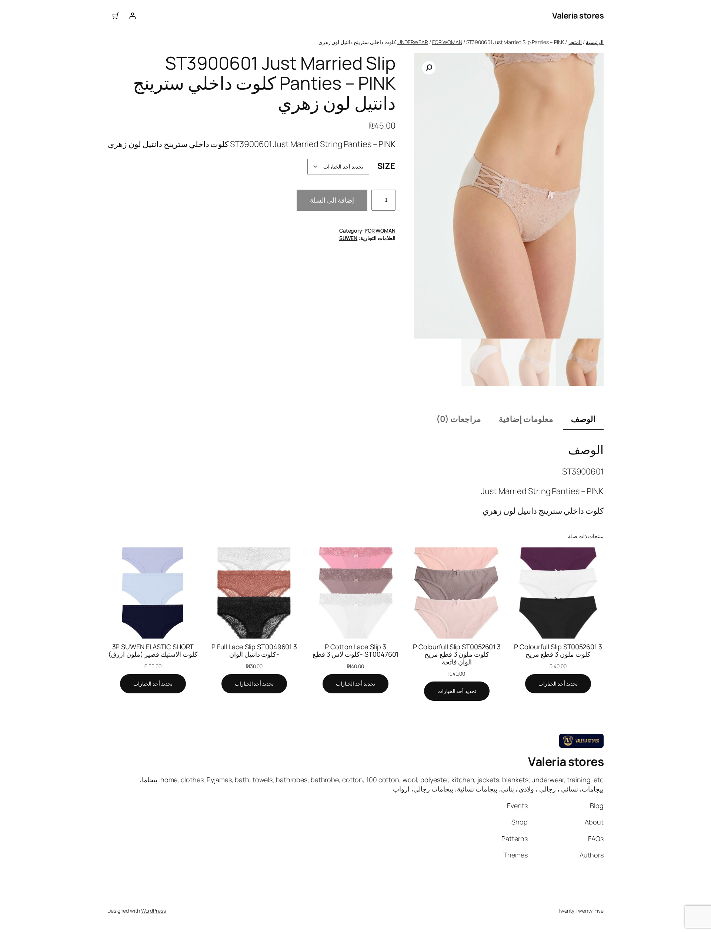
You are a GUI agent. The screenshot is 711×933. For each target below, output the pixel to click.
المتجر (575, 42)
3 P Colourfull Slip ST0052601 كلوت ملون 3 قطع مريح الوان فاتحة (457, 654)
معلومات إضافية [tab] (526, 418)
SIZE (386, 165)
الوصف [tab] (583, 418)
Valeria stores (578, 15)
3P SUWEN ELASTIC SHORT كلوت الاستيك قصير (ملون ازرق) (153, 650)
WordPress (153, 910)
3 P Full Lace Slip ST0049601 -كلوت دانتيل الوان (254, 650)
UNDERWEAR (412, 42)
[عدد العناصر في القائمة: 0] (115, 15)
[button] (428, 67)
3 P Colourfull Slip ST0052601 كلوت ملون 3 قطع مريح (558, 650)
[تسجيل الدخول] (132, 15)
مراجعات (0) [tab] (458, 418)
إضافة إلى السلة (332, 200)
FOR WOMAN (447, 42)
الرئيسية (595, 42)
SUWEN (348, 237)
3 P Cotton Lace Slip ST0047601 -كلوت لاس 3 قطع (356, 650)
